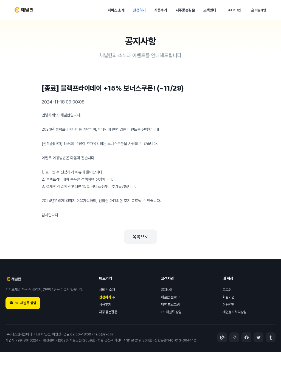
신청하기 (139, 10)
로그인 (236, 10)
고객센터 (209, 10)
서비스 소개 (116, 10)
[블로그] (222, 337)
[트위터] (258, 337)
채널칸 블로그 (170, 297)
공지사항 (167, 290)
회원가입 (260, 10)
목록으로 (141, 236)
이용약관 (229, 305)
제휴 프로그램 (170, 305)
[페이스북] (246, 337)
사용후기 (160, 10)
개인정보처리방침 (235, 312)
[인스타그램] (234, 337)
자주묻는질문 (185, 10)
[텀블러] (271, 337)
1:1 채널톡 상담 (25, 303)
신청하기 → (107, 297)
